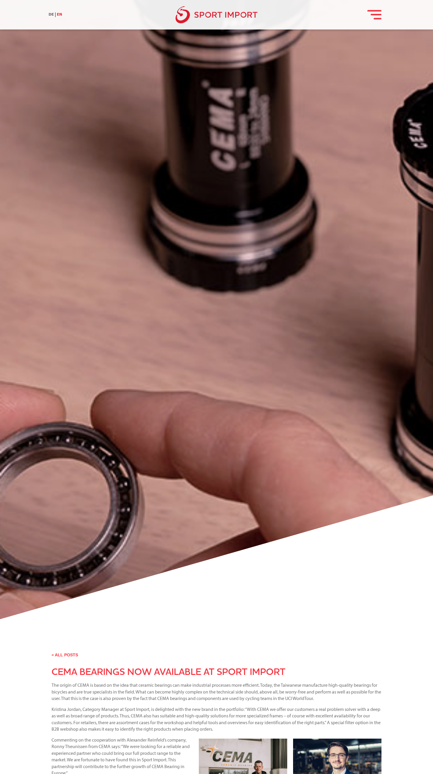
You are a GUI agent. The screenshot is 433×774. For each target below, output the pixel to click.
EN (59, 14)
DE (51, 14)
